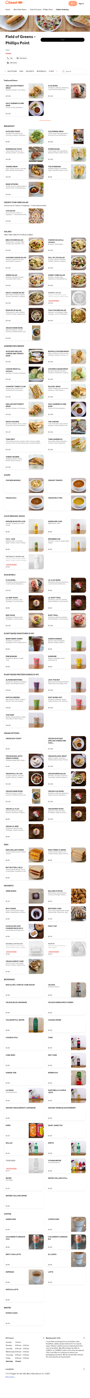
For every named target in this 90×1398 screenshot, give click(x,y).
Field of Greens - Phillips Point (41, 9)
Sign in (81, 4)
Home (7, 9)
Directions (10, 1377)
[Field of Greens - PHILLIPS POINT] (13, 2)
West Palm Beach (20, 9)
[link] (10, 71)
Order (63, 40)
